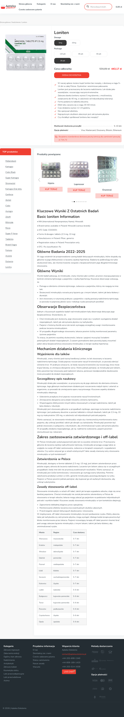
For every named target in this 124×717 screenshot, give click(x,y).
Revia (7, 228)
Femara (8, 250)
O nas (53, 4)
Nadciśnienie (16, 22)
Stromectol (10, 183)
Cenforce (9, 194)
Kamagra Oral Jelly (13, 189)
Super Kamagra (12, 177)
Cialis (7, 205)
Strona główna (25, 4)
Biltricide (9, 222)
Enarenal (107, 190)
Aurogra (9, 211)
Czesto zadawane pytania (30, 9)
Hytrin (51, 183)
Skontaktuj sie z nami (70, 4)
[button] (51, 189)
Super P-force (11, 233)
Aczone (8, 256)
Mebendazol (10, 161)
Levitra (8, 267)
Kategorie (41, 4)
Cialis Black (10, 172)
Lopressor (79, 184)
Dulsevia (9, 261)
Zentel (8, 200)
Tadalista (9, 239)
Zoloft (8, 217)
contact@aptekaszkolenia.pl (74, 654)
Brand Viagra (11, 244)
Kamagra (9, 166)
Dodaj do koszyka (71, 75)
